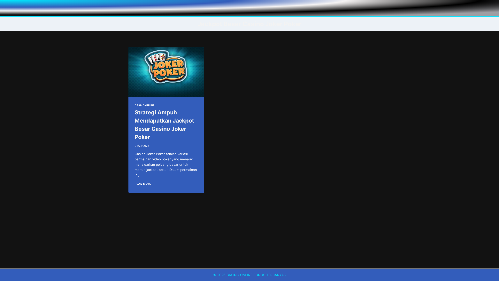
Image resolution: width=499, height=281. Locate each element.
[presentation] (166, 72)
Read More (145, 183)
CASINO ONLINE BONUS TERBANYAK (256, 275)
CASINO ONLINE (145, 105)
